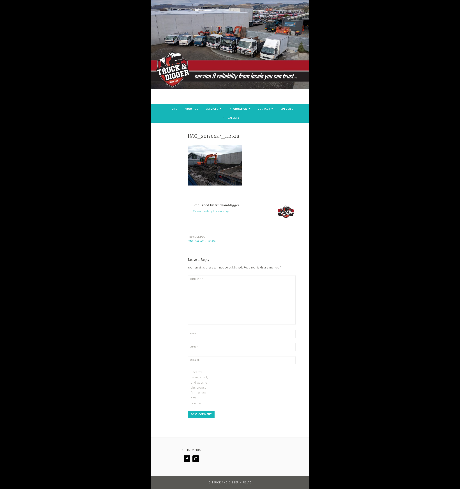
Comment (196, 279)
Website (194, 359)
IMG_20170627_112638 (202, 239)
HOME (173, 108)
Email (194, 346)
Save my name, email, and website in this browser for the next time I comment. (200, 387)
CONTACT (264, 108)
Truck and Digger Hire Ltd (232, 482)
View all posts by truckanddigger (212, 211)
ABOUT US (191, 108)
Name (193, 333)
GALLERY (233, 117)
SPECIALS (287, 108)
